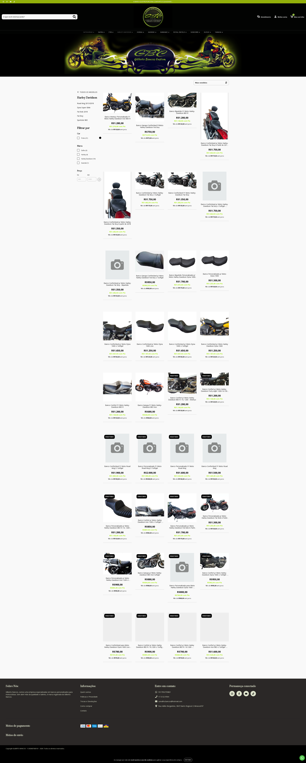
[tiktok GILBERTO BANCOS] (14, 1)
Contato (83, 711)
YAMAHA (218, 32)
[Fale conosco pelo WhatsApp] (302, 758)
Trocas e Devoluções (88, 701)
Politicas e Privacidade (89, 697)
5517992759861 (164, 692)
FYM (110, 32)
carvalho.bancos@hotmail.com (170, 701)
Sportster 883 (82, 120)
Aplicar (99, 179)
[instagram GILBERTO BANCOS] (3, 1)
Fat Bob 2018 (82, 112)
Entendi (188, 760)
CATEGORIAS (88, 32)
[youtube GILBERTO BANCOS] (11, 1)
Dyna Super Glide (83, 107)
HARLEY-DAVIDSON (124, 32)
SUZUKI (207, 32)
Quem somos (85, 692)
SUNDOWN (195, 32)
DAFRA (100, 32)
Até (88, 175)
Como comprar (86, 706)
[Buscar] (74, 17)
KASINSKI (151, 32)
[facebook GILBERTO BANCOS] (7, 1)
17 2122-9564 (163, 697)
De (78, 175)
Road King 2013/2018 (85, 103)
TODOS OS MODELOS (88, 92)
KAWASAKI (164, 32)
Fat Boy (80, 116)
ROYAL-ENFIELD (179, 32)
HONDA (140, 32)
